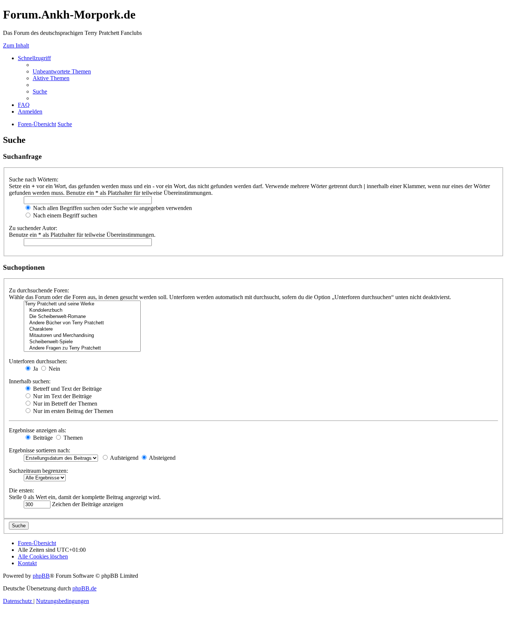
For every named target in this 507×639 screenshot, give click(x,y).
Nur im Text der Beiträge (62, 396)
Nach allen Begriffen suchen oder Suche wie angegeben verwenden (112, 208)
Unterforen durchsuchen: (38, 361)
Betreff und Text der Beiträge (67, 389)
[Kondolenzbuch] (82, 310)
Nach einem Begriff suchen (64, 215)
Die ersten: (21, 490)
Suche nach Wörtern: (33, 179)
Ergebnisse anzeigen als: (37, 430)
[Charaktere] (82, 329)
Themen (72, 438)
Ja (35, 369)
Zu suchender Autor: (33, 228)
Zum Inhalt (16, 45)
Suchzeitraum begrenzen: (38, 471)
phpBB (41, 576)
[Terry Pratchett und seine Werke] (82, 304)
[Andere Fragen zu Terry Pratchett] (82, 348)
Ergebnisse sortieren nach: (39, 450)
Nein (53, 369)
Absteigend (162, 458)
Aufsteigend (123, 458)
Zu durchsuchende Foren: (39, 290)
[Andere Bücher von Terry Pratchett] (82, 323)
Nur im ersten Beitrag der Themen (72, 411)
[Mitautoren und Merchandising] (82, 335)
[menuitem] (62, 71)
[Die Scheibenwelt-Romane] (82, 317)
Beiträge (42, 438)
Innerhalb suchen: (29, 381)
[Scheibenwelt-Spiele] (82, 342)
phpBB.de (84, 588)
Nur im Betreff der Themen (64, 403)
